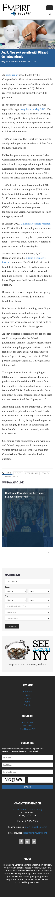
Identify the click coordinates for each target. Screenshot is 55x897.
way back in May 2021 (33, 109)
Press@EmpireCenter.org (35, 832)
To (6, 596)
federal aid (31, 473)
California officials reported (35, 223)
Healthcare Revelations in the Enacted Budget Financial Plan (25, 494)
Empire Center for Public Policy (27, 809)
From (7, 587)
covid (18, 473)
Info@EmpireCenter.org (36, 827)
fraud (45, 473)
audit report (12, 74)
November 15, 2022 (29, 61)
